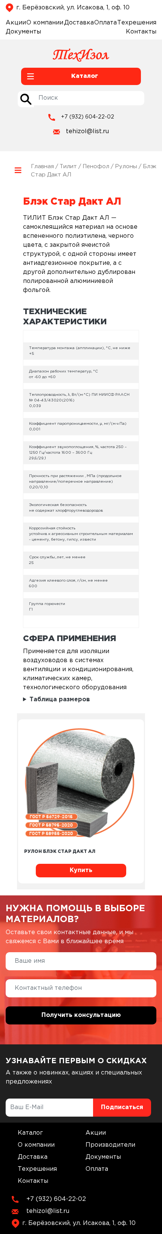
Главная (42, 166)
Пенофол (96, 166)
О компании (44, 23)
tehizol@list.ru (87, 131)
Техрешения (136, 23)
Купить (81, 870)
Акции (16, 23)
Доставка (79, 23)
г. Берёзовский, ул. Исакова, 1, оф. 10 (73, 8)
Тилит (68, 166)
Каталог (30, 1133)
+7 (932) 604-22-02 (87, 117)
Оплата (105, 23)
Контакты (141, 32)
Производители (110, 1145)
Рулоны (126, 166)
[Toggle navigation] (18, 170)
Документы (23, 32)
